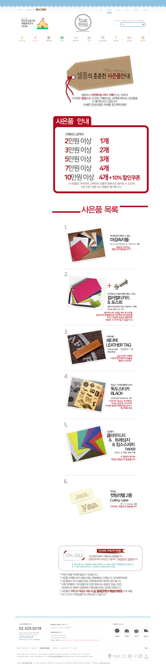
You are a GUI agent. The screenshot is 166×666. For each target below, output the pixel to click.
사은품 (74, 648)
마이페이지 (146, 10)
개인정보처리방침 (44, 648)
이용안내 (118, 10)
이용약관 (55, 648)
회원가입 (109, 10)
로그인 (101, 10)
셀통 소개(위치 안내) (22, 648)
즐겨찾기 (19, 10)
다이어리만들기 (140, 20)
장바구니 (127, 10)
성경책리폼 (124, 20)
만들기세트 (131, 20)
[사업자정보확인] (57, 656)
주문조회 (136, 10)
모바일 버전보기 (65, 648)
